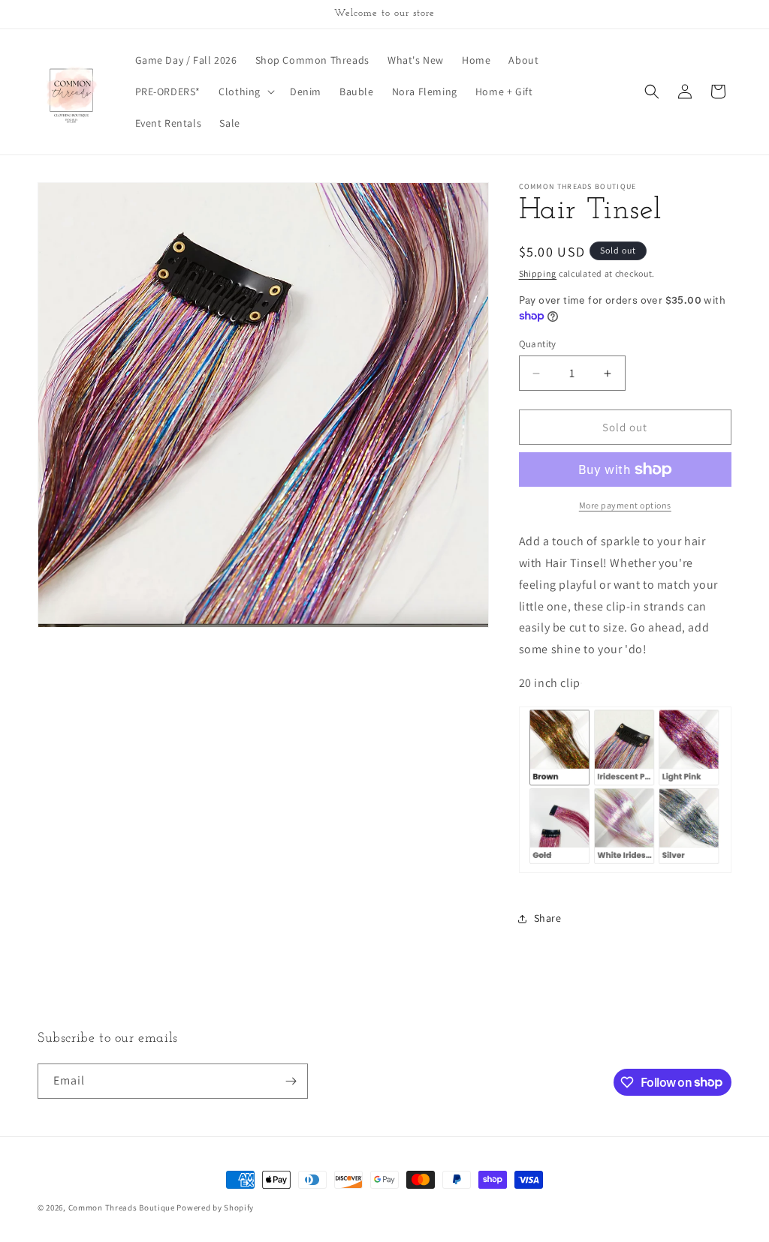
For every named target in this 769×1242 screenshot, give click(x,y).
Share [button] (548, 918)
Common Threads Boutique (122, 1207)
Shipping (538, 273)
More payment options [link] (625, 505)
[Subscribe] (290, 1081)
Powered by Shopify (215, 1207)
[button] (245, 91)
